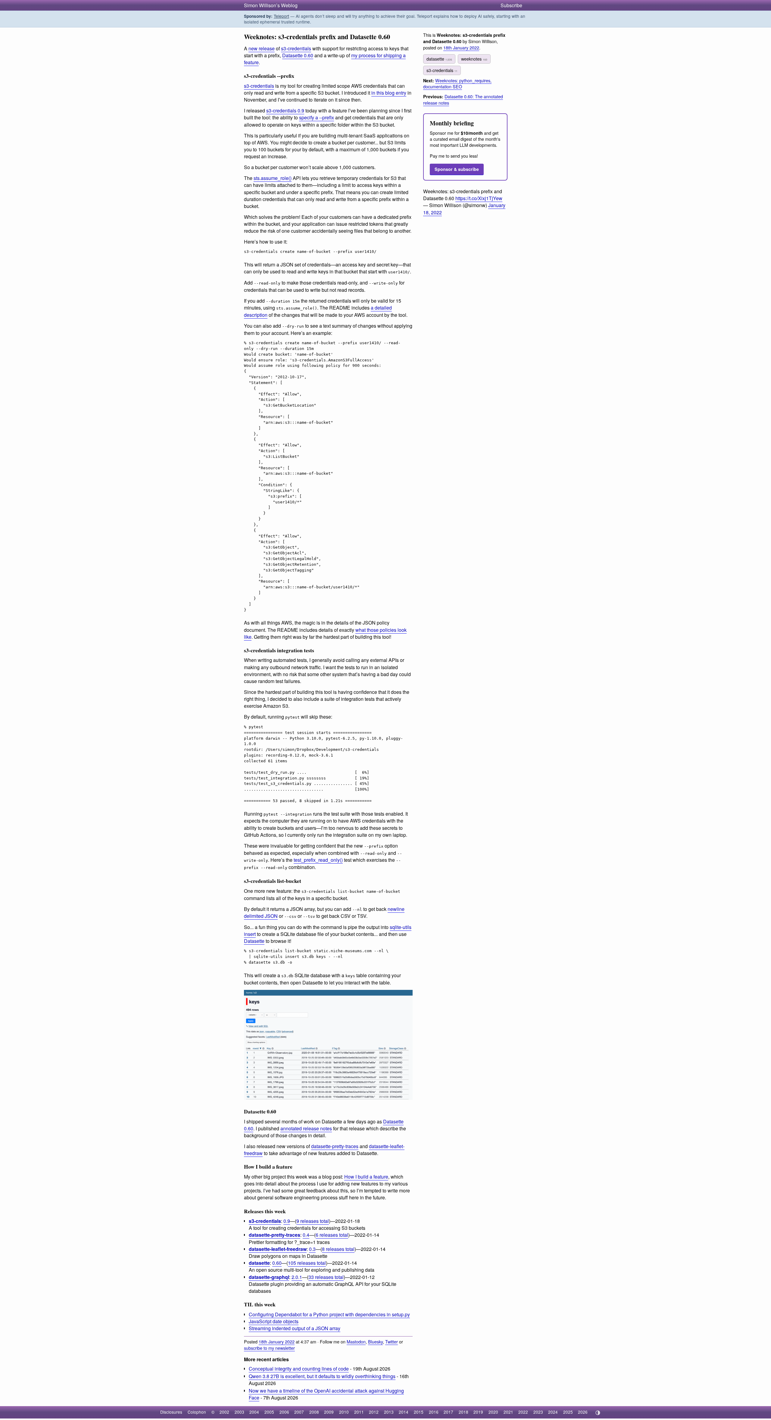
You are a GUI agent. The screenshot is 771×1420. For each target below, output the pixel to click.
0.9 (286, 1220)
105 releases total (307, 1262)
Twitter (391, 1341)
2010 (344, 1412)
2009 (329, 1412)
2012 (374, 1412)
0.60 (277, 1262)
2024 (553, 1412)
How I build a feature (366, 1176)
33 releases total (326, 1277)
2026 (583, 1412)
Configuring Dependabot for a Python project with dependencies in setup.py (329, 1314)
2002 (224, 1412)
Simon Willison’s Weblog (271, 5)
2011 (359, 1412)
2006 (284, 1412)
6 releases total (332, 1234)
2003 (239, 1412)
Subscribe (511, 5)
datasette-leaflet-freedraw (278, 1248)
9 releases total (312, 1220)
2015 (418, 1412)
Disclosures (171, 1412)
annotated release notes (306, 1128)
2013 (389, 1412)
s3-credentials (296, 48)
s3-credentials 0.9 (285, 110)
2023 (538, 1412)
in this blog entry (388, 92)
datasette (259, 1262)
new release (261, 48)
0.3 (312, 1248)
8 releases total (338, 1248)
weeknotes (474, 58)
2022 (523, 1412)
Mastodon (356, 1341)
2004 (254, 1412)
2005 (269, 1412)
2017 (448, 1412)
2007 (299, 1412)
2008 (314, 1412)
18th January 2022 (277, 1341)
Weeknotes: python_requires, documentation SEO (457, 83)
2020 (493, 1412)
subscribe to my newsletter (269, 1348)
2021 (508, 1412)
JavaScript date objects (273, 1321)
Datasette (254, 940)
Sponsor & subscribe (457, 169)
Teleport (281, 16)
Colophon (197, 1412)
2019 (478, 1412)
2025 (568, 1412)
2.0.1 (297, 1277)
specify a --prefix (316, 117)
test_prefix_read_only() (318, 859)
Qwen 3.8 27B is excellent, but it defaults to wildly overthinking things (322, 1376)
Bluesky (375, 1341)
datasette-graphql (269, 1277)
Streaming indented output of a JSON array (294, 1328)
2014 (403, 1412)
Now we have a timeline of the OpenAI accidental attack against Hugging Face (326, 1394)
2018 (463, 1412)
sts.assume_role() (273, 178)
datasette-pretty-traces (334, 1146)
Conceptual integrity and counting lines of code (299, 1368)
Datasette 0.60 (297, 55)
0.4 (306, 1234)
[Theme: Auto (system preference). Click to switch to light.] (597, 1412)
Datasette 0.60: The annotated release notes (463, 99)
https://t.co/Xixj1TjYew (478, 198)
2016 (434, 1412)
